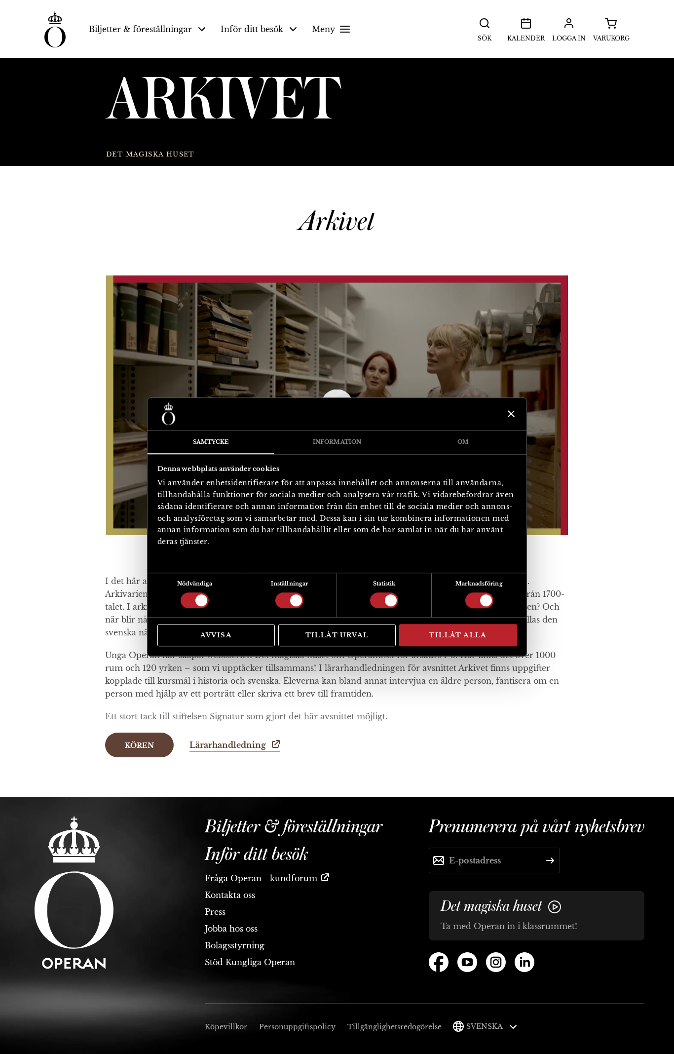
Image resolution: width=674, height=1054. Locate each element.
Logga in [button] (569, 38)
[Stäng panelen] (510, 413)
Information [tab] (337, 441)
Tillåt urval (337, 635)
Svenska (485, 1026)
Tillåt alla (458, 635)
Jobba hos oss (231, 929)
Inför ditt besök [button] (252, 29)
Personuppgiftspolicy (297, 1026)
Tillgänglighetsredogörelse (394, 1026)
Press (215, 912)
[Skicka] (550, 860)
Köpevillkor (226, 1026)
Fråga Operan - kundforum (261, 878)
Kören (139, 745)
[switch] (289, 600)
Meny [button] (323, 29)
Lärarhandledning (228, 745)
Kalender (526, 38)
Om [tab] (463, 441)
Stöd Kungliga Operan (250, 962)
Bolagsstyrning (234, 945)
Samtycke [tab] (211, 441)
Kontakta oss (230, 895)
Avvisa (216, 635)
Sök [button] (484, 38)
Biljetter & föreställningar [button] (140, 29)
